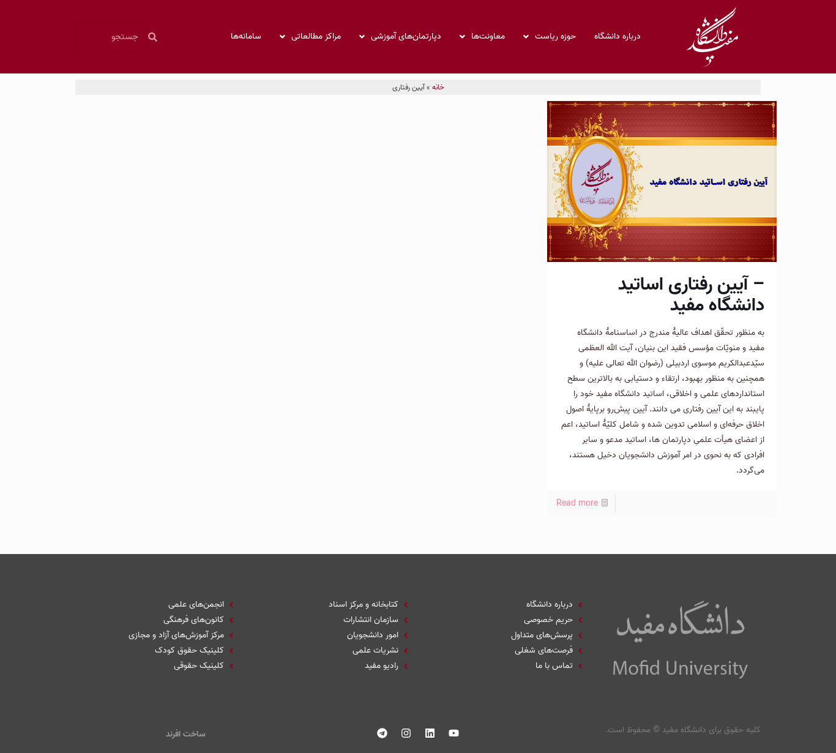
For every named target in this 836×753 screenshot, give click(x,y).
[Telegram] (382, 732)
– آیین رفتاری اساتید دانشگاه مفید (691, 295)
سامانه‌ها (246, 36)
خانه (438, 87)
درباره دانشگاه (617, 36)
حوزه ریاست (555, 36)
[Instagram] (406, 732)
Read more (577, 503)
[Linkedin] (430, 732)
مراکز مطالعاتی (316, 36)
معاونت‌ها (488, 36)
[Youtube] (454, 732)
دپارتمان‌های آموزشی (406, 36)
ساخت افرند (186, 734)
